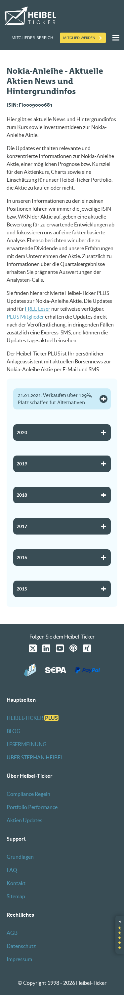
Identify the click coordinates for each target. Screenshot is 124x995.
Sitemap (16, 896)
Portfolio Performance (32, 807)
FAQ (12, 870)
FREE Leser (37, 309)
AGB (12, 933)
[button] (119, 935)
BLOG (14, 731)
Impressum (19, 959)
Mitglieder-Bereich (32, 38)
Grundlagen (20, 857)
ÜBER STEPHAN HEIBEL (35, 757)
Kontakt (16, 883)
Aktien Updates (24, 820)
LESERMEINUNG (27, 744)
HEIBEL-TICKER (32, 718)
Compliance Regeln (28, 794)
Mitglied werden (79, 38)
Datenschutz (21, 946)
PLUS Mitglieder (25, 317)
